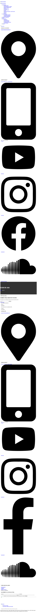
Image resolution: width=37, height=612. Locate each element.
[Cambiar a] (3, 23)
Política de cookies (5, 605)
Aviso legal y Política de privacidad (8, 606)
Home (1, 290)
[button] (18, 281)
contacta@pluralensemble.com (5, 29)
